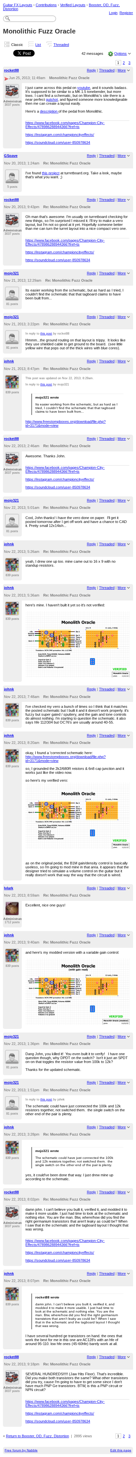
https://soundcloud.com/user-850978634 (57, 142)
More (122, 70)
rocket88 (11, 70)
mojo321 (11, 273)
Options (120, 53)
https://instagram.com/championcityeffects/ (59, 135)
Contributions (46, 5)
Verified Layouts (72, 5)
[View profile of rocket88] (12, 94)
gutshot (52, 99)
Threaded (61, 45)
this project (50, 173)
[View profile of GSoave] (12, 180)
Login (113, 13)
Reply (91, 70)
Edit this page (120, 1450)
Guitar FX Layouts (17, 5)
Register (126, 13)
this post (46, 333)
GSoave (10, 156)
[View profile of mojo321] (12, 297)
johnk (9, 361)
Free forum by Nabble (21, 1450)
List (38, 45)
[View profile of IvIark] (12, 912)
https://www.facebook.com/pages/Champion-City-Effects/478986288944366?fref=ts (65, 125)
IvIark (8, 888)
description (49, 111)
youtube (83, 88)
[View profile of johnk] (12, 385)
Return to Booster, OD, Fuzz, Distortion (37, 1436)
